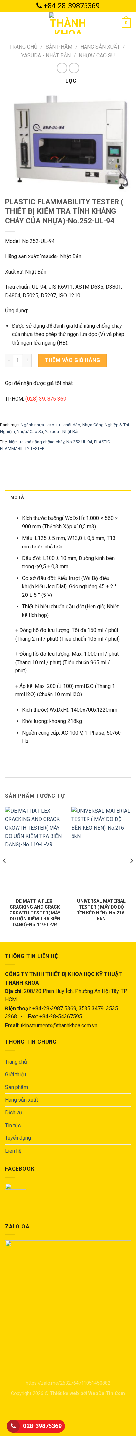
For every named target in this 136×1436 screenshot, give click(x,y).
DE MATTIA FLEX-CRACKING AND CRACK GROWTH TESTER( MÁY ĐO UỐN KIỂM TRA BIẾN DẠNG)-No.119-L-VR (34, 913)
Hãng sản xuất (100, 47)
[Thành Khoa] (68, 23)
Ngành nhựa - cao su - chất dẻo (50, 424)
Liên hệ (13, 1151)
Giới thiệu (15, 1074)
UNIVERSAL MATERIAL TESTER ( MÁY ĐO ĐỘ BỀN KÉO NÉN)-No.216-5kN (101, 910)
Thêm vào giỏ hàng (72, 360)
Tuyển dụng (18, 1138)
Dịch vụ (13, 1112)
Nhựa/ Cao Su (97, 55)
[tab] (68, 497)
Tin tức (13, 1125)
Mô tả (17, 497)
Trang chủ (23, 47)
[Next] (131, 873)
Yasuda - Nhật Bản (46, 55)
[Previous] (4, 873)
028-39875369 (42, 1426)
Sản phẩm (59, 47)
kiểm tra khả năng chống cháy (36, 441)
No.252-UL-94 (79, 441)
